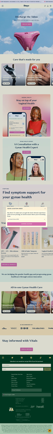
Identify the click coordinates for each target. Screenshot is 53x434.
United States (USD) (14, 219)
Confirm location (26, 223)
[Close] (45, 209)
